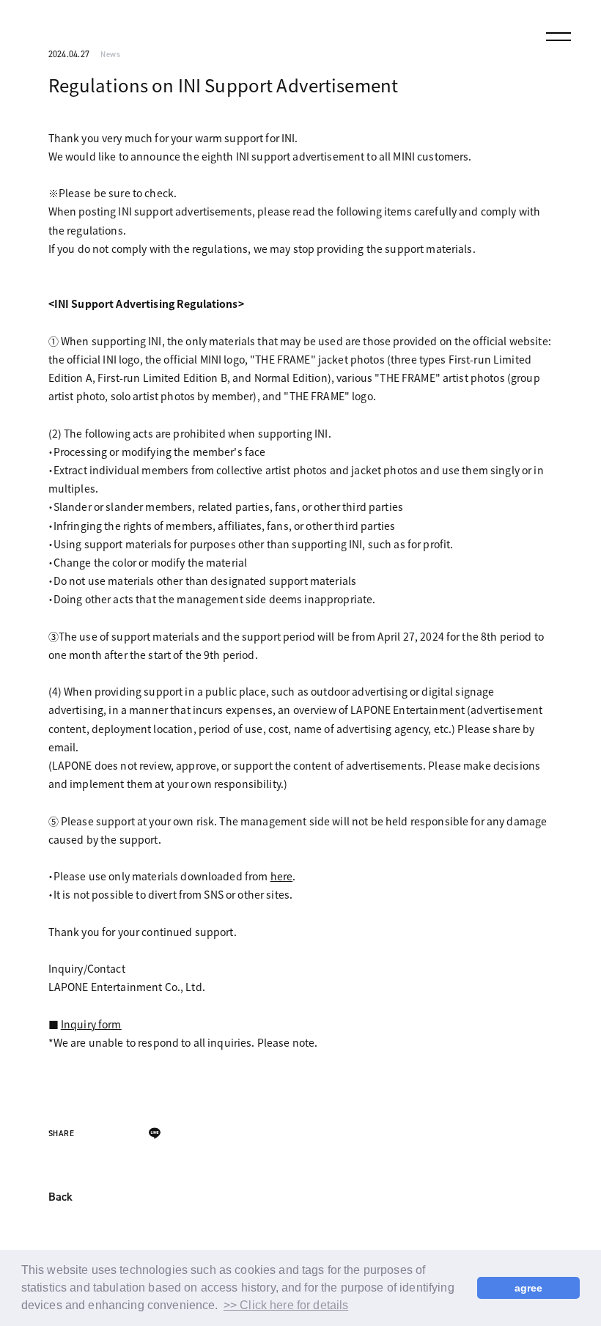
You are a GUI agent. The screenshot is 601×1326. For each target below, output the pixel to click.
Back (60, 1197)
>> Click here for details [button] (286, 1305)
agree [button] (529, 1288)
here (281, 876)
